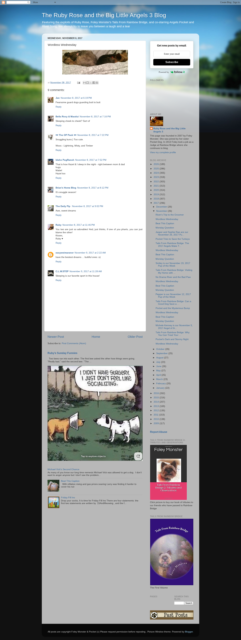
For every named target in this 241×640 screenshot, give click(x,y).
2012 (157, 410)
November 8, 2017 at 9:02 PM (87, 206)
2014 (157, 402)
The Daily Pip (63, 206)
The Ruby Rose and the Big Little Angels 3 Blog (104, 15)
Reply (58, 107)
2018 (157, 199)
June (159, 366)
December (162, 207)
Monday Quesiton (165, 227)
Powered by (164, 72)
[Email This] (84, 82)
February (161, 383)
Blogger (189, 632)
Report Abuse (158, 432)
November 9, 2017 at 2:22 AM (90, 253)
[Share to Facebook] (93, 82)
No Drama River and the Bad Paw (173, 277)
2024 (157, 173)
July (158, 362)
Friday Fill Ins (68, 497)
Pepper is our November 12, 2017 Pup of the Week (173, 295)
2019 (157, 194)
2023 (157, 177)
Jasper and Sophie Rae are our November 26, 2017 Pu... (172, 233)
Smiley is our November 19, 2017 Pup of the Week (173, 264)
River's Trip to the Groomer (170, 215)
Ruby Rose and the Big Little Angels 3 (169, 130)
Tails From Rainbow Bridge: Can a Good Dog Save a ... (173, 302)
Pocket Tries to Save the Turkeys (173, 239)
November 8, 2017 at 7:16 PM (95, 116)
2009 (157, 423)
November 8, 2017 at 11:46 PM (78, 225)
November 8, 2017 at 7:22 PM (93, 135)
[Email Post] (78, 82)
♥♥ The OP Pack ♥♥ (66, 135)
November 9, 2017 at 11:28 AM (86, 271)
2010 (157, 419)
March (159, 379)
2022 (157, 181)
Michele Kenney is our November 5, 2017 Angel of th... (174, 326)
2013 (157, 406)
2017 (157, 203)
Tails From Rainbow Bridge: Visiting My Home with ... (174, 271)
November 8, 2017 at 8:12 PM (92, 188)
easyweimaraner (65, 253)
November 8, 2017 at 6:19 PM (76, 98)
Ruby (58, 225)
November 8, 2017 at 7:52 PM (90, 160)
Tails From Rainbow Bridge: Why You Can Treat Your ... (173, 333)
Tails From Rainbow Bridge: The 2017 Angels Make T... (172, 244)
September (162, 353)
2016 (157, 393)
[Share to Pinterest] (97, 82)
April (158, 375)
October (160, 349)
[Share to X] (90, 82)
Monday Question (165, 259)
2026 (157, 164)
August (160, 357)
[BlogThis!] (87, 82)
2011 (156, 415)
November (162, 211)
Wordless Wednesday (167, 219)
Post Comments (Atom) (74, 343)
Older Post (135, 336)
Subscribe (171, 62)
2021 (157, 186)
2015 (157, 397)
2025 (157, 168)
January (160, 388)
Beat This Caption (70, 481)
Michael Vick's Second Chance (63, 469)
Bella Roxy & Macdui (67, 116)
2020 (157, 190)
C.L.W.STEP (62, 271)
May (158, 370)
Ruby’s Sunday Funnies (62, 353)
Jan (58, 98)
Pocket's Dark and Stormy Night (172, 339)
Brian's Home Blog (66, 188)
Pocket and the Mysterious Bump (173, 308)
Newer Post (56, 336)
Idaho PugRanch (65, 160)
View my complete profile (163, 152)
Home (96, 336)
